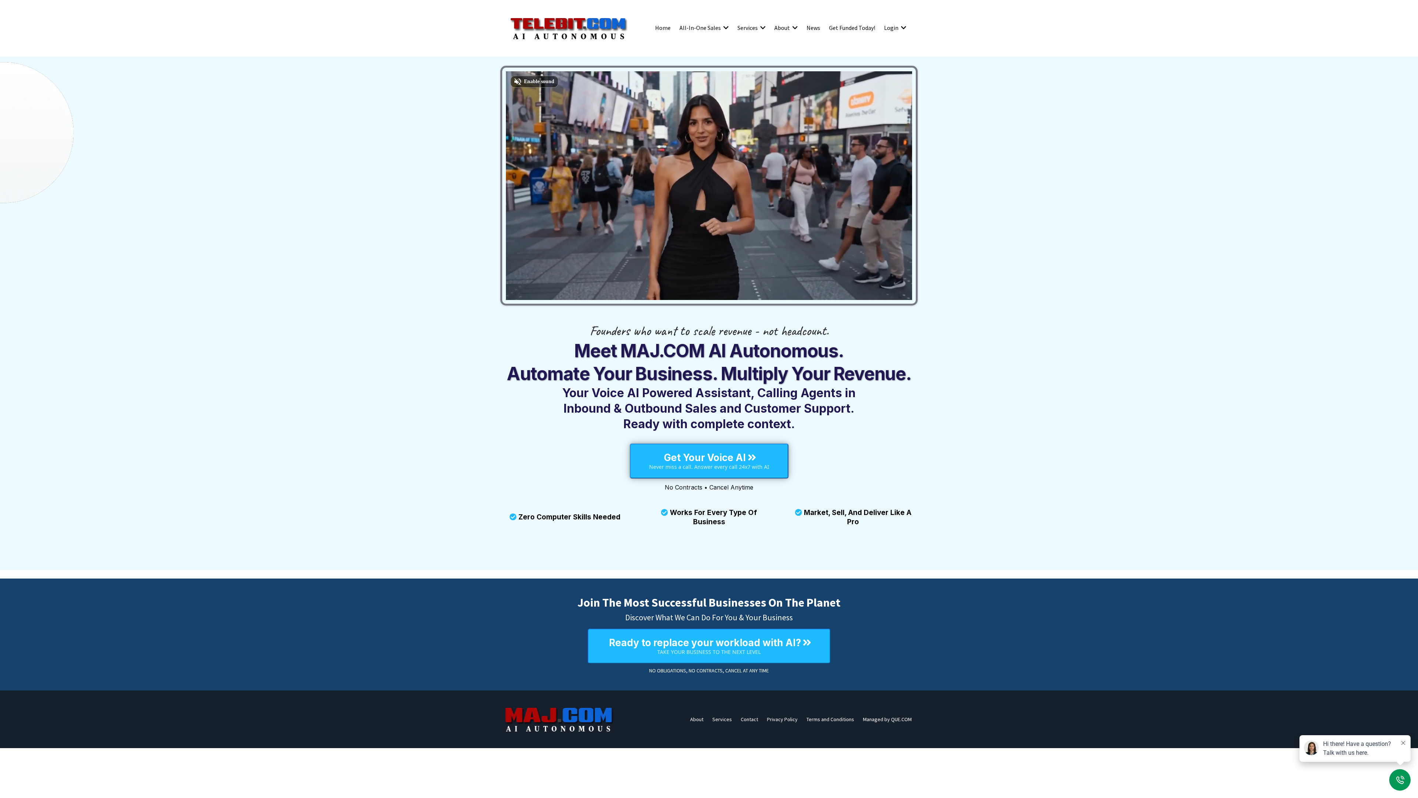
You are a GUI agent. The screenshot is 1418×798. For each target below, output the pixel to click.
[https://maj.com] (559, 719)
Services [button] (748, 27)
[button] (725, 27)
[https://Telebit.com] (569, 27)
